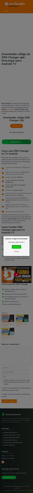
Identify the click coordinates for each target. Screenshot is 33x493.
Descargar (16, 247)
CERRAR (16, 251)
